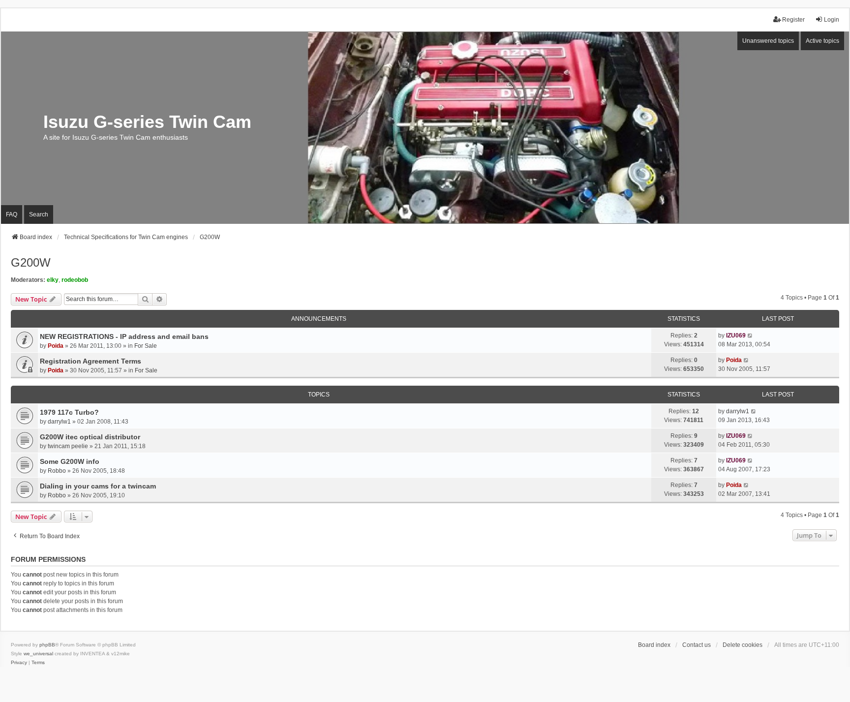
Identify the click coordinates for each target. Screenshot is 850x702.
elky (53, 279)
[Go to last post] (750, 335)
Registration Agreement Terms (90, 361)
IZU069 (736, 335)
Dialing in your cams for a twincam (98, 486)
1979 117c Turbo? (69, 412)
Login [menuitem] (831, 19)
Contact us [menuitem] (696, 644)
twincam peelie (68, 446)
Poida (55, 345)
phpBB (47, 644)
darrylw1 (59, 421)
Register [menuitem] (793, 19)
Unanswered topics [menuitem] (768, 40)
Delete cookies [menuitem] (742, 644)
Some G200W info (69, 461)
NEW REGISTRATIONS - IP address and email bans (124, 336)
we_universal (38, 653)
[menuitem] (19, 662)
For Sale (145, 345)
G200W (31, 262)
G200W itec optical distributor (90, 437)
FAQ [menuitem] (11, 214)
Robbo (57, 470)
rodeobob (74, 279)
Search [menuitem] (38, 214)
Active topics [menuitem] (822, 40)
